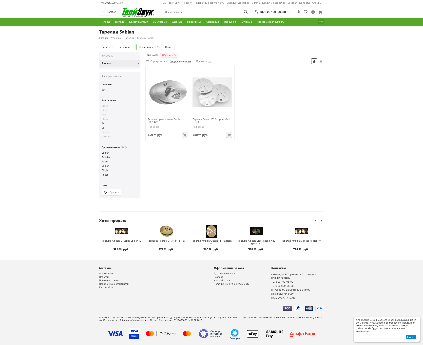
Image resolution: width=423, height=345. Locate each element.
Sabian (105, 152)
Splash (105, 132)
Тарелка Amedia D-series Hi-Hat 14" (301, 240)
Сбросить (167, 55)
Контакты (304, 2)
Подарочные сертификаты (209, 2)
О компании (106, 273)
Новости (187, 2)
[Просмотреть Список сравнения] (298, 12)
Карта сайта (106, 287)
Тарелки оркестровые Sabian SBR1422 (164, 120)
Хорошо (410, 337)
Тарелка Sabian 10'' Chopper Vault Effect (211, 120)
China (105, 119)
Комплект (107, 136)
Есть (104, 89)
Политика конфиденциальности (231, 283)
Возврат (292, 2)
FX (103, 123)
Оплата (256, 2)
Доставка (243, 2)
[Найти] (245, 12)
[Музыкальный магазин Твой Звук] (138, 11)
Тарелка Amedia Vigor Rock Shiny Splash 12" (256, 242)
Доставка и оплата (224, 273)
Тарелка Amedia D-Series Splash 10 (121, 240)
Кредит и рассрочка (273, 2)
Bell (103, 127)
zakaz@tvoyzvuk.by (111, 2)
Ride (104, 114)
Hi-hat (105, 110)
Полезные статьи (108, 280)
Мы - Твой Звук (171, 2)
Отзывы (316, 2)
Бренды (231, 2)
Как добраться (222, 280)
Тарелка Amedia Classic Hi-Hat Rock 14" (212, 242)
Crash (105, 105)
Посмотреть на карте (283, 297)
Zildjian (105, 170)
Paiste (105, 161)
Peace (105, 174)
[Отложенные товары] (306, 12)
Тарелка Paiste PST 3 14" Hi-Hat (167, 240)
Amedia (106, 157)
